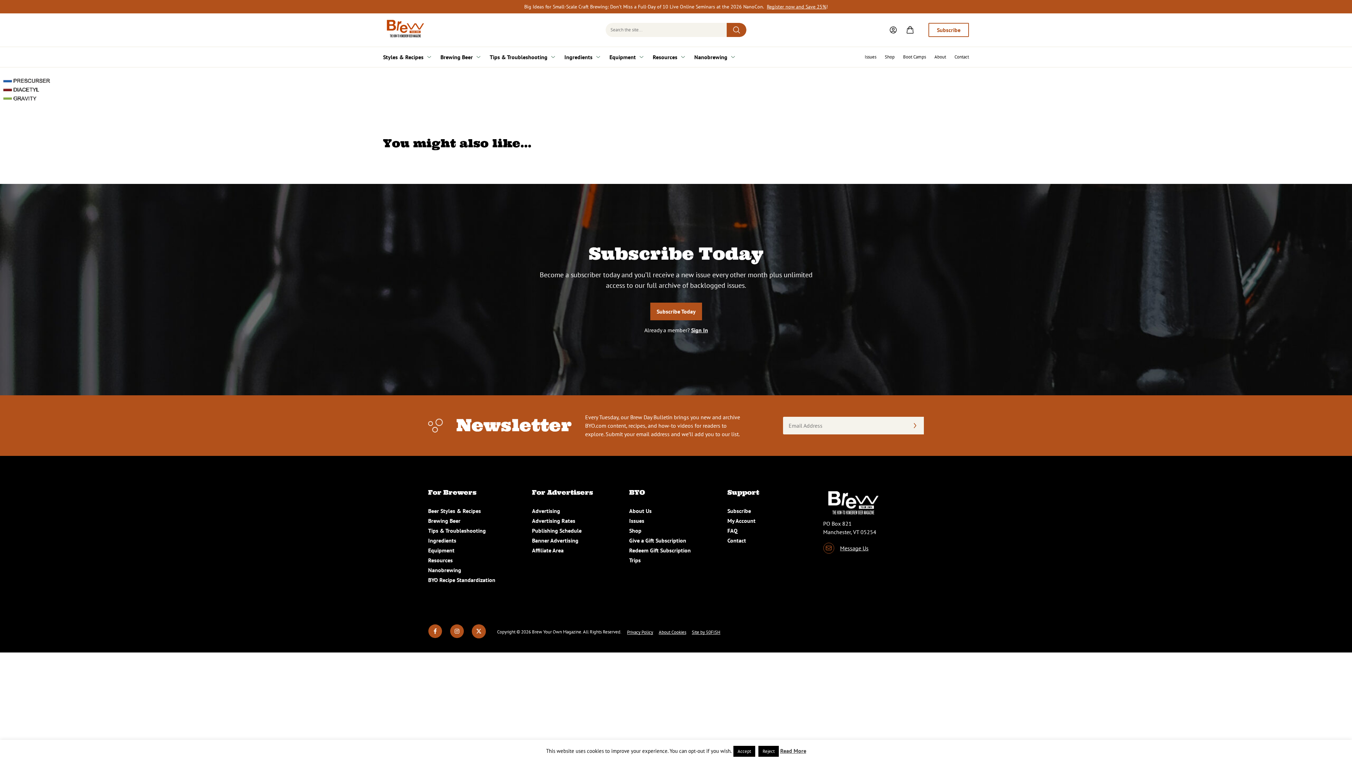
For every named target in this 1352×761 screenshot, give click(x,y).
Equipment (622, 57)
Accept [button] (744, 751)
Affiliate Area (548, 550)
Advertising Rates (553, 520)
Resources (665, 57)
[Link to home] (404, 30)
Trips (635, 560)
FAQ (732, 530)
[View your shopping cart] (910, 30)
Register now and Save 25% (796, 7)
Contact (961, 57)
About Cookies (672, 632)
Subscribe (948, 29)
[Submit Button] (736, 30)
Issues (870, 57)
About (940, 57)
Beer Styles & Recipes (454, 510)
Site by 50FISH (706, 632)
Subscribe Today (676, 311)
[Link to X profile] (479, 636)
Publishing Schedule (557, 530)
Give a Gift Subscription (657, 540)
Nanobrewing (710, 57)
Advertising (546, 510)
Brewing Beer (456, 57)
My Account (741, 520)
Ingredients (578, 57)
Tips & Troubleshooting (518, 57)
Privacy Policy (640, 632)
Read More (793, 750)
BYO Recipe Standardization (461, 579)
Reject (769, 751)
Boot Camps (914, 57)
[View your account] (893, 30)
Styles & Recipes (403, 57)
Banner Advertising (555, 540)
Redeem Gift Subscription (660, 550)
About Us (640, 510)
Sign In (699, 330)
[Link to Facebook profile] (435, 636)
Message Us (854, 548)
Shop (890, 57)
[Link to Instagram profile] (457, 636)
